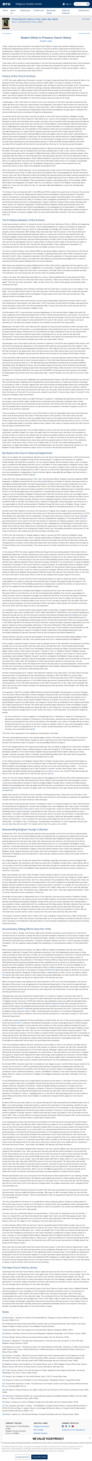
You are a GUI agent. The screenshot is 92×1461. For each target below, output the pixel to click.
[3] (34, 475)
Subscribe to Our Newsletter (73, 1430)
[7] (85, 617)
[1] (10, 85)
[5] (84, 518)
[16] (58, 1003)
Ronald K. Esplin (46, 41)
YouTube (73, 1426)
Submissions (84, 10)
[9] (34, 729)
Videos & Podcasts (66, 11)
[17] (23, 1008)
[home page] (6, 4)
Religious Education (41, 1426)
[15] (3, 975)
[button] (90, 1438)
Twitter (69, 1426)
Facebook (63, 1426)
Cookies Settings (22, 1457)
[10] (63, 749)
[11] (52, 773)
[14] (51, 970)
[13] (21, 809)
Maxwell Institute (40, 1433)
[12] (11, 790)
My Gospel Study (51, 11)
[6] (71, 615)
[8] (74, 632)
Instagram (66, 1426)
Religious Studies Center (29, 4)
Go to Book (86, 19)
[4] (46, 481)
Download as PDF (84, 33)
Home (5, 10)
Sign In (68, 4)
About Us (13, 11)
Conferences (38, 10)
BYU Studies (38, 1430)
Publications (25, 10)
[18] (18, 1023)
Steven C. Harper (17, 22)
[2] (74, 234)
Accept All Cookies (39, 1457)
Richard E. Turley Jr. (31, 22)
